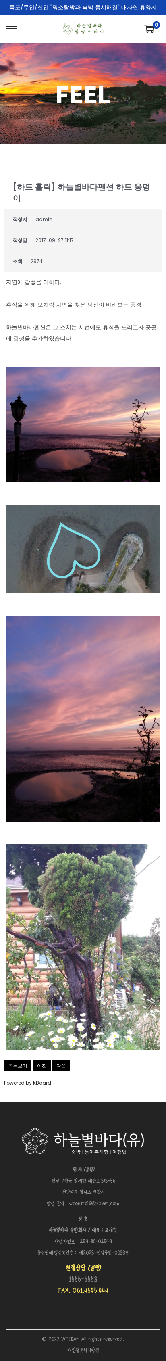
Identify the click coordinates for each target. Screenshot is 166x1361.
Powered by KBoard (27, 1082)
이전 (42, 1065)
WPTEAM (71, 1339)
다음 (61, 1065)
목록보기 (17, 1065)
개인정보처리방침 (83, 1350)
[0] (149, 28)
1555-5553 (83, 1279)
